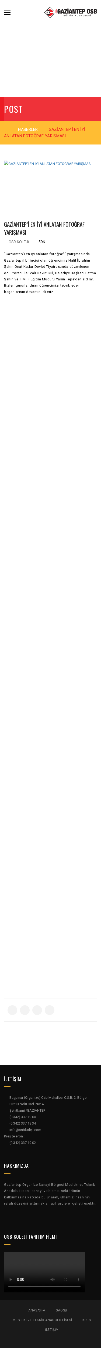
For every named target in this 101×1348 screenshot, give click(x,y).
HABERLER (28, 129)
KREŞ (86, 1320)
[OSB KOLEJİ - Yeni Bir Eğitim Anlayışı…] (70, 12)
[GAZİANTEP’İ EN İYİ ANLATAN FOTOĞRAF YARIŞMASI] (50, 183)
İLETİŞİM (52, 1330)
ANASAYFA (36, 1310)
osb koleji (19, 242)
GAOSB (61, 1310)
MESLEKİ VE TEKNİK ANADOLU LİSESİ (42, 1320)
